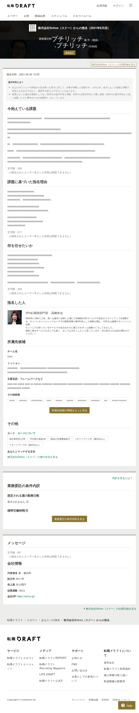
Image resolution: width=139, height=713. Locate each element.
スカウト (32, 620)
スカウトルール (82, 16)
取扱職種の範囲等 (114, 681)
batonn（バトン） (122, 699)
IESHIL (105, 699)
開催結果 (40, 16)
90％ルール (32, 97)
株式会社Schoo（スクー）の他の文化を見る (32, 457)
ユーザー (12, 16)
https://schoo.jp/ (26, 596)
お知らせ (77, 658)
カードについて (26, 433)
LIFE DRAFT (47, 674)
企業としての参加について (85, 678)
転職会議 (93, 699)
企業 (26, 16)
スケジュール (59, 16)
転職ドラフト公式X (50, 680)
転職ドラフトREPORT (53, 658)
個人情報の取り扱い (116, 675)
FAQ (74, 664)
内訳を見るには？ (122, 478)
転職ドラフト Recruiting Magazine (52, 666)
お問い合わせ (80, 670)
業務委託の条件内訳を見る (69, 519)
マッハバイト (78, 699)
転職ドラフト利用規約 (117, 668)
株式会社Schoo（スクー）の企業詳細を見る (113, 64)
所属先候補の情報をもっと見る (69, 410)
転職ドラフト (15, 620)
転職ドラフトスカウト (20, 658)
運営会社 (109, 662)
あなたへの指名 (50, 620)
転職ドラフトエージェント (20, 666)
